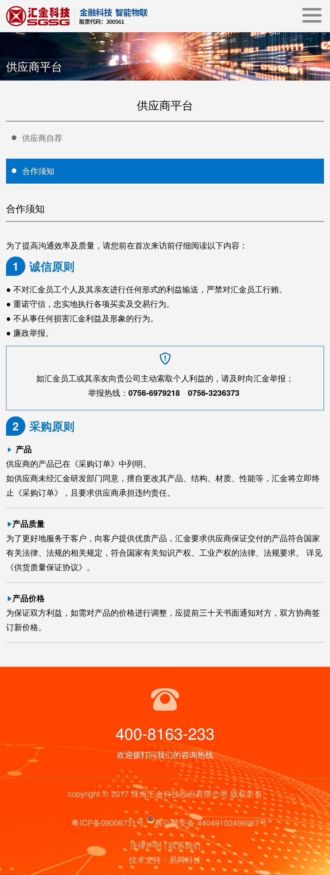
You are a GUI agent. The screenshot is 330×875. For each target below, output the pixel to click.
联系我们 (185, 845)
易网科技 (185, 859)
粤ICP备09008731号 (107, 822)
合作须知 (38, 170)
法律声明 (146, 845)
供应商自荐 (42, 137)
